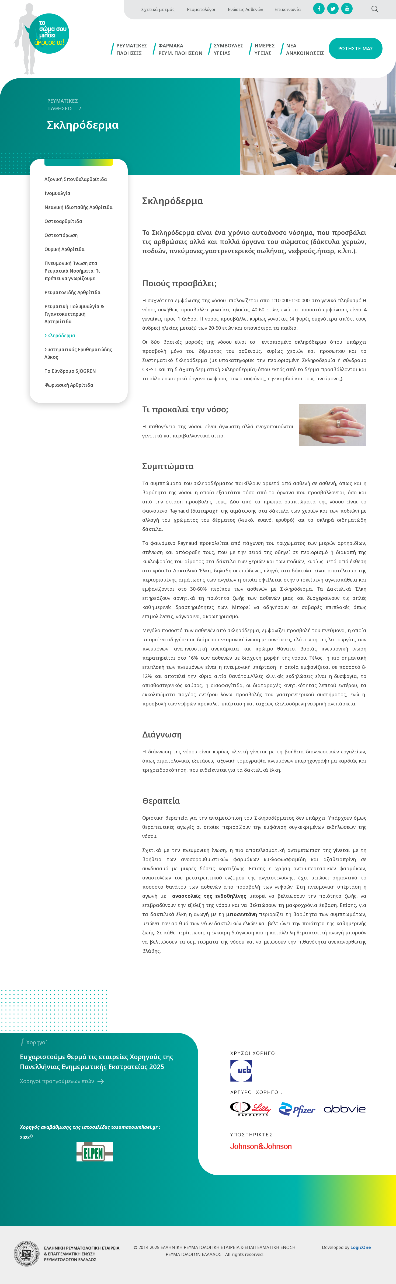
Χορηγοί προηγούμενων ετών (57, 1081)
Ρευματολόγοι (201, 9)
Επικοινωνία (288, 9)
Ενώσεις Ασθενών (245, 9)
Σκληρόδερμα (83, 124)
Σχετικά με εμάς (158, 9)
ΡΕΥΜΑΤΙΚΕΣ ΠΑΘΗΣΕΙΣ (62, 105)
